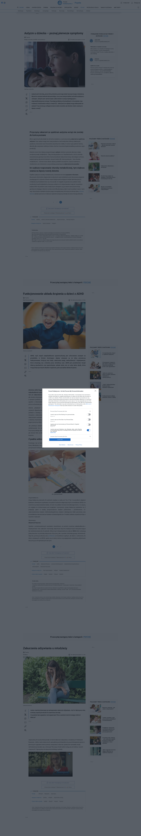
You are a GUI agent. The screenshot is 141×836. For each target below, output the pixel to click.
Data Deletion (62, 444)
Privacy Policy (79, 444)
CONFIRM (60, 439)
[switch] (89, 414)
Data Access (70, 444)
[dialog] (70, 418)
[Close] (96, 391)
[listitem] (70, 411)
